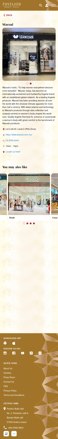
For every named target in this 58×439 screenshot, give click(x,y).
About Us (8, 368)
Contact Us (9, 381)
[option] (29, 54)
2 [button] (31, 83)
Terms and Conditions (14, 395)
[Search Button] (42, 5)
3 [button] (31, 223)
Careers (7, 372)
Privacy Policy (10, 390)
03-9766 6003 (12, 140)
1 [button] (27, 83)
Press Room (9, 377)
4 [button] (34, 223)
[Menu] (53, 5)
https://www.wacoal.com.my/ (19, 134)
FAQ (6, 386)
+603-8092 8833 (15, 427)
